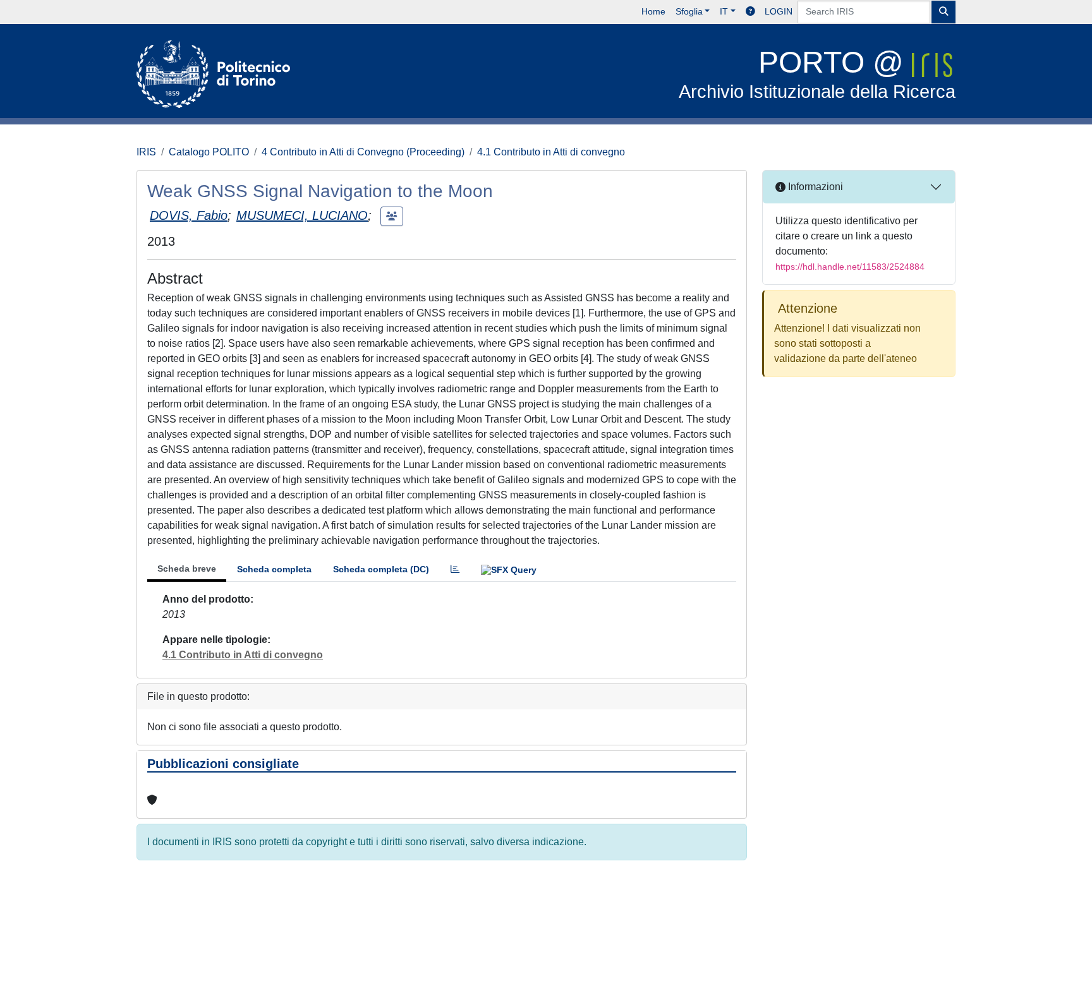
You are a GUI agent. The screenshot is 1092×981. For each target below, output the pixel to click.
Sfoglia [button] (689, 11)
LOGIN (778, 11)
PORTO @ (817, 73)
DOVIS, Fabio (189, 215)
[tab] (455, 569)
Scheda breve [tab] (186, 568)
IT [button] (724, 11)
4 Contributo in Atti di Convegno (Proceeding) (363, 152)
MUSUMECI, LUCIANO (302, 215)
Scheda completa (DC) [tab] (381, 569)
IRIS (146, 152)
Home (653, 11)
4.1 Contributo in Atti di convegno (551, 152)
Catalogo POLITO (209, 152)
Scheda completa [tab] (274, 569)
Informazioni (814, 186)
